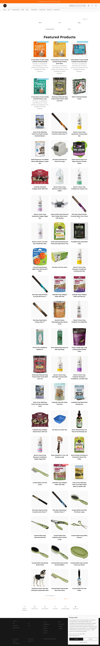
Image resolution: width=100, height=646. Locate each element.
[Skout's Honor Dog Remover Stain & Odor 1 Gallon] (59, 176)
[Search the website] (84, 6)
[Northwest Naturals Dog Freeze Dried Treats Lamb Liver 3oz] (59, 86)
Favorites (55, 608)
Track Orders (44, 608)
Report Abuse (31, 641)
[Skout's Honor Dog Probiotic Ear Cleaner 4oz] (79, 176)
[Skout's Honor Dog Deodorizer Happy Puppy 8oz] (40, 204)
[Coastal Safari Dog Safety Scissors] (79, 525)
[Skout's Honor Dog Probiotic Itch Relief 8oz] (79, 309)
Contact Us (57, 9)
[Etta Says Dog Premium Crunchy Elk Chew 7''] (40, 284)
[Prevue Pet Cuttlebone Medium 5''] (40, 337)
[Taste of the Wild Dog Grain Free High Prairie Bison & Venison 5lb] (79, 472)
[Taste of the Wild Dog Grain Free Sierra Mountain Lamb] (40, 392)
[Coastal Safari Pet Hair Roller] (79, 578)
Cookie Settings (16, 643)
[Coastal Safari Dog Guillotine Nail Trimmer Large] (59, 525)
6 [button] (53, 599)
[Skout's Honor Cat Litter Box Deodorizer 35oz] (40, 231)
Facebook (60, 628)
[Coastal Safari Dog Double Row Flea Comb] (59, 578)
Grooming (42, 9)
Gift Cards (75, 608)
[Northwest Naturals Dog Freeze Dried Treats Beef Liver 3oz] (40, 364)
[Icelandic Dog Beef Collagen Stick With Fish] (40, 176)
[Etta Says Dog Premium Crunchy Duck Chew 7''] (40, 499)
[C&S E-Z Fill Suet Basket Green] (79, 86)
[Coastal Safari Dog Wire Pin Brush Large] (79, 499)
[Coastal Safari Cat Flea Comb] (40, 472)
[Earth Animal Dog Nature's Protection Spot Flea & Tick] (59, 231)
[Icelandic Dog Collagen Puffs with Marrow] (79, 284)
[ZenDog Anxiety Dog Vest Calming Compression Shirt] (40, 578)
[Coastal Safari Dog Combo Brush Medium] (59, 552)
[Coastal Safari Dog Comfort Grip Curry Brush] (79, 552)
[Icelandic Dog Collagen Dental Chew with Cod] (40, 419)
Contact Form (61, 624)
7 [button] (55, 599)
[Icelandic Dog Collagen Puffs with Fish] (59, 284)
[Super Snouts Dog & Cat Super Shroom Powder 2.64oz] (79, 149)
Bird (22, 9)
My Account (34, 608)
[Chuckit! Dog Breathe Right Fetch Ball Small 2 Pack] (40, 256)
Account (45, 622)
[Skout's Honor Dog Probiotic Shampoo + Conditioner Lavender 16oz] (79, 364)
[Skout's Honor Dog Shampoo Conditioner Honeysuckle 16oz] (79, 256)
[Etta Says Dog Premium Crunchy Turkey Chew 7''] (59, 121)
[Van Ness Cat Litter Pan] (59, 419)
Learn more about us (74, 635)
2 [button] (44, 599)
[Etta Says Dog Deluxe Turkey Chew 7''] (40, 309)
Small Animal (15, 9)
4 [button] (48, 599)
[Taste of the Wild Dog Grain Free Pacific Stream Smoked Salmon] (40, 121)
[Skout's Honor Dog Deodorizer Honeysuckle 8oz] (79, 121)
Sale (27, 9)
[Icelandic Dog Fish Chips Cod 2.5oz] (59, 392)
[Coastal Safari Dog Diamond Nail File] (40, 525)
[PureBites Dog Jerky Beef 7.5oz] (79, 231)
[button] (5, 5)
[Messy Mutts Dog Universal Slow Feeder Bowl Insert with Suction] (59, 204)
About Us (49, 9)
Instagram (60, 626)
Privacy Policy (16, 638)
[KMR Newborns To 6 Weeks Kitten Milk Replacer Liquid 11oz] (40, 149)
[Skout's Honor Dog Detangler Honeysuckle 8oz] (59, 364)
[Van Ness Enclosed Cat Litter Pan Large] (59, 149)
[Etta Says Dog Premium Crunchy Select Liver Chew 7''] (79, 204)
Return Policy (31, 638)
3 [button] (46, 599)
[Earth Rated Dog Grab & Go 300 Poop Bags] (59, 337)
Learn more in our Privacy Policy (77, 634)
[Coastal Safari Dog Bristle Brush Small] (40, 552)
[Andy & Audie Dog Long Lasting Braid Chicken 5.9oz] (79, 337)
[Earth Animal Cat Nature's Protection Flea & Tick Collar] (79, 444)
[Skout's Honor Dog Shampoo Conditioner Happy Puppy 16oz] (40, 444)
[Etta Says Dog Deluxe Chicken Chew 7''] (59, 499)
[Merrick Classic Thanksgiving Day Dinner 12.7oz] (59, 309)
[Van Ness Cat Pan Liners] (59, 256)
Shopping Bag (65, 608)
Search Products (24, 609)
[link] (57, 1)
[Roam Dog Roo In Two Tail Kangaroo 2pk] (59, 444)
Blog (59, 622)
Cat (9, 9)
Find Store (34, 9)
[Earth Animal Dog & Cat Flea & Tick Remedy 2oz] (79, 419)
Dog (4, 9)
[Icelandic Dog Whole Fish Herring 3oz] (79, 392)
